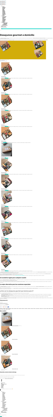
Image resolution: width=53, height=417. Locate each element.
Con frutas (3, 12)
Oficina (3, 18)
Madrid (47, 308)
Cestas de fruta (4, 24)
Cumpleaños (4, 19)
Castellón (20, 308)
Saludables (3, 11)
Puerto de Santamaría (8, 308)
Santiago (15, 308)
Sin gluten (3, 393)
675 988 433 (7, 304)
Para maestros (4, 404)
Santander (1, 308)
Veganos (3, 14)
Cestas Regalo (3, 407)
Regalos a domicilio (3, 26)
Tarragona (32, 308)
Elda (42, 308)
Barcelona (23, 308)
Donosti (12, 308)
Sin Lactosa (3, 13)
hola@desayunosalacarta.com (3, 303)
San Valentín (4, 406)
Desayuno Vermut (3, 269)
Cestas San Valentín (4, 410)
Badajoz (50, 308)
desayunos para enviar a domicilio (19, 275)
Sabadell (29, 308)
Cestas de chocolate (5, 22)
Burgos (52, 308)
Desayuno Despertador (3, 76)
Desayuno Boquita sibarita (3, 172)
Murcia (17, 308)
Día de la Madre (4, 16)
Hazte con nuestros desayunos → (9, 378)
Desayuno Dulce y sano (3, 92)
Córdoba (41, 308)
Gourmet (3, 10)
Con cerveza (4, 7)
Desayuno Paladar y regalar (4, 188)
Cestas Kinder (5, 409)
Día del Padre (4, 402)
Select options (6, 94)
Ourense (45, 308)
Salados (3, 9)
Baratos (3, 6)
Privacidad (2, 384)
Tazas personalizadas (4, 412)
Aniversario (3, 17)
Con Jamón (3, 397)
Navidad (3, 21)
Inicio (0, 59)
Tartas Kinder (5, 23)
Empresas (2, 387)
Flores (2, 25)
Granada (4, 308)
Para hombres (4, 399)
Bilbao (34, 308)
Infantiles (3, 396)
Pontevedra (26, 308)
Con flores (3, 8)
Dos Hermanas (37, 308)
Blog (1, 383)
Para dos (3, 15)
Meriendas (3, 20)
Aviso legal (2, 385)
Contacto (2, 386)
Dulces (3, 394)
